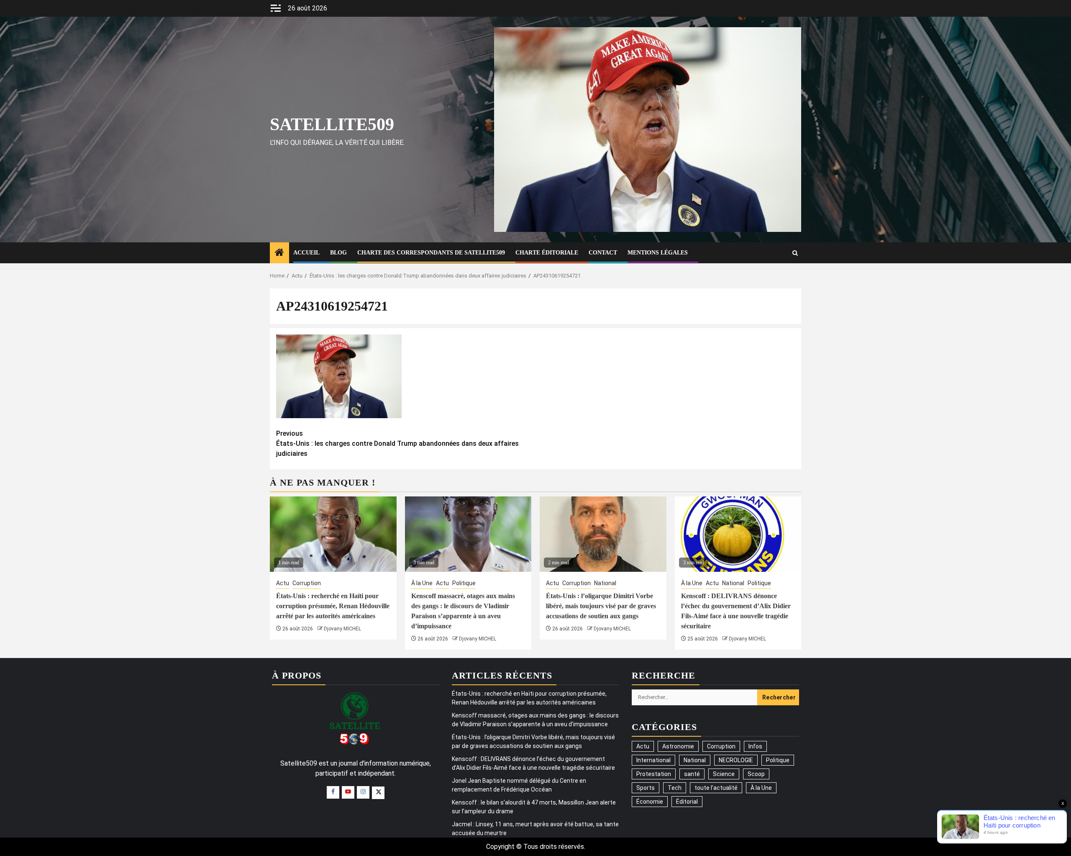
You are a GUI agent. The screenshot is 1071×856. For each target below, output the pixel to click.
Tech (675, 787)
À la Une (422, 583)
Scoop (756, 774)
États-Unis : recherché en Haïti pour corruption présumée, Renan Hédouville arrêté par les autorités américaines (332, 606)
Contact (603, 252)
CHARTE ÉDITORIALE (546, 252)
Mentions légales (658, 252)
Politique (464, 583)
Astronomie (678, 746)
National (605, 583)
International (653, 760)
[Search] (795, 253)
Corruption (306, 583)
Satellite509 (332, 124)
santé (692, 774)
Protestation (653, 774)
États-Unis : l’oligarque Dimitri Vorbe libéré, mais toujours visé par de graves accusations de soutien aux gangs (601, 606)
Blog (338, 252)
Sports (645, 787)
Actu (282, 583)
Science (724, 774)
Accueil (306, 252)
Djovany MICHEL (342, 629)
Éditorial (687, 801)
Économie (649, 801)
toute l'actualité (716, 787)
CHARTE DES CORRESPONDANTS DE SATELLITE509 (431, 252)
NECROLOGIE (736, 760)
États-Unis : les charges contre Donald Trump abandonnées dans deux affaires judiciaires (397, 443)
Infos (755, 746)
